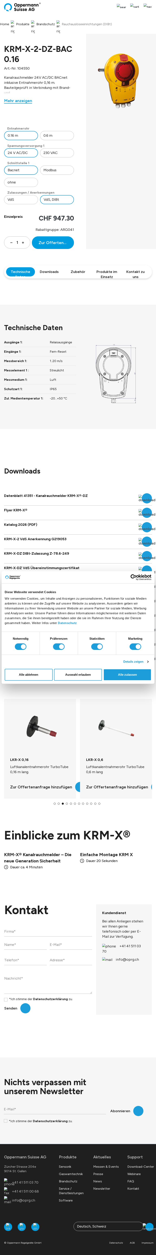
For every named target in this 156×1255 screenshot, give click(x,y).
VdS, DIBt (51, 199)
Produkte (68, 1157)
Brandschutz (68, 1181)
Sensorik (65, 1167)
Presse (98, 1174)
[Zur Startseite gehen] (22, 7)
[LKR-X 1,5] (116, 728)
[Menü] (146, 7)
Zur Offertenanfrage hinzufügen (56, 242)
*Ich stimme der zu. (41, 999)
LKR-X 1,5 (94, 759)
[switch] (59, 646)
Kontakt (133, 1189)
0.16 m (13, 135)
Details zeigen (133, 661)
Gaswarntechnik (71, 1174)
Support (135, 1157)
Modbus (49, 170)
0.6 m (47, 135)
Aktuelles (102, 1157)
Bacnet (14, 170)
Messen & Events (106, 1167)
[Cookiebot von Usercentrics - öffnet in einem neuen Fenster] (133, 577)
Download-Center (140, 1167)
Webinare (134, 1174)
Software (66, 1200)
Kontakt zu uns (135, 273)
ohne (12, 182)
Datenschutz (67, 623)
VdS (11, 199)
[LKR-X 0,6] (40, 728)
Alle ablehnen (28, 674)
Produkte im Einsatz (106, 273)
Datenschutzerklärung (50, 999)
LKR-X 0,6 (18, 759)
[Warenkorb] (134, 7)
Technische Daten (20, 273)
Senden (10, 1008)
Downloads (49, 272)
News (97, 1181)
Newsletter (101, 1189)
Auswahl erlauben (78, 674)
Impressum (148, 1242)
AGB (132, 1242)
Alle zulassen (127, 674)
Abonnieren (120, 1111)
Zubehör (78, 272)
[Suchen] (121, 7)
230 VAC (50, 153)
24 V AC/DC (18, 153)
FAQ (130, 1181)
